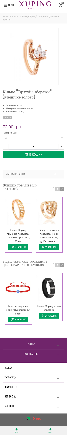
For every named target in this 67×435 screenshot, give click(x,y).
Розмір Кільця (10, 133)
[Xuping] (35, 5)
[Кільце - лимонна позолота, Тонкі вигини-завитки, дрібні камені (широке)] (48, 211)
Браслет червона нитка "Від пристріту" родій (18, 310)
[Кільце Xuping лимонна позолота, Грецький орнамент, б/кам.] (18, 211)
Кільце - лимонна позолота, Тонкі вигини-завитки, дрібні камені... (49, 236)
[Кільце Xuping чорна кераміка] (48, 287)
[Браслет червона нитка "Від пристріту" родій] (18, 287)
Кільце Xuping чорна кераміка (49, 308)
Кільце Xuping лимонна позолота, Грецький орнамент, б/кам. (18, 236)
